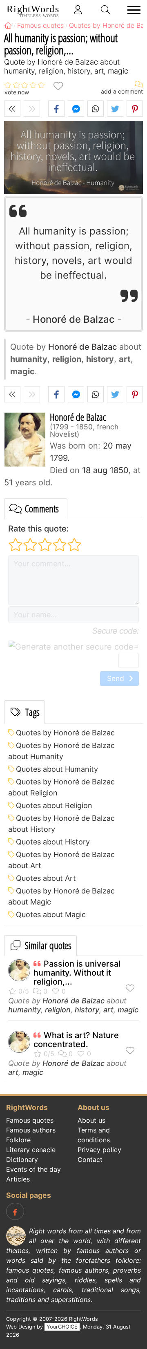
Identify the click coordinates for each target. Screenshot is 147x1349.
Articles (18, 1179)
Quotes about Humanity (57, 769)
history (87, 1009)
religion (58, 1009)
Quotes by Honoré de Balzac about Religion (61, 787)
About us (91, 1120)
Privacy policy (99, 1150)
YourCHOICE (62, 1327)
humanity (24, 1009)
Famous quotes (29, 1120)
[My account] (78, 10)
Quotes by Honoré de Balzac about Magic (61, 896)
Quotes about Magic (51, 914)
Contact (90, 1159)
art (108, 1009)
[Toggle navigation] (131, 10)
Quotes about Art (46, 878)
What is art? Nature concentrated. (76, 1039)
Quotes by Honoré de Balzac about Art (61, 860)
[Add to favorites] (58, 85)
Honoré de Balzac (74, 319)
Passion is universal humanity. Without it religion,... (76, 973)
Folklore (18, 1140)
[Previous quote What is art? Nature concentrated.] (12, 109)
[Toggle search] (105, 10)
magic (128, 1009)
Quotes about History (53, 842)
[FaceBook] (15, 1211)
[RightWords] (8, 25)
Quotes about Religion (54, 805)
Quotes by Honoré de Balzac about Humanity (61, 751)
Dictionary (22, 1159)
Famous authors (31, 1130)
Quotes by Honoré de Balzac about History (61, 823)
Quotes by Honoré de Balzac (65, 732)
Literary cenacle (31, 1150)
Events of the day (33, 1169)
